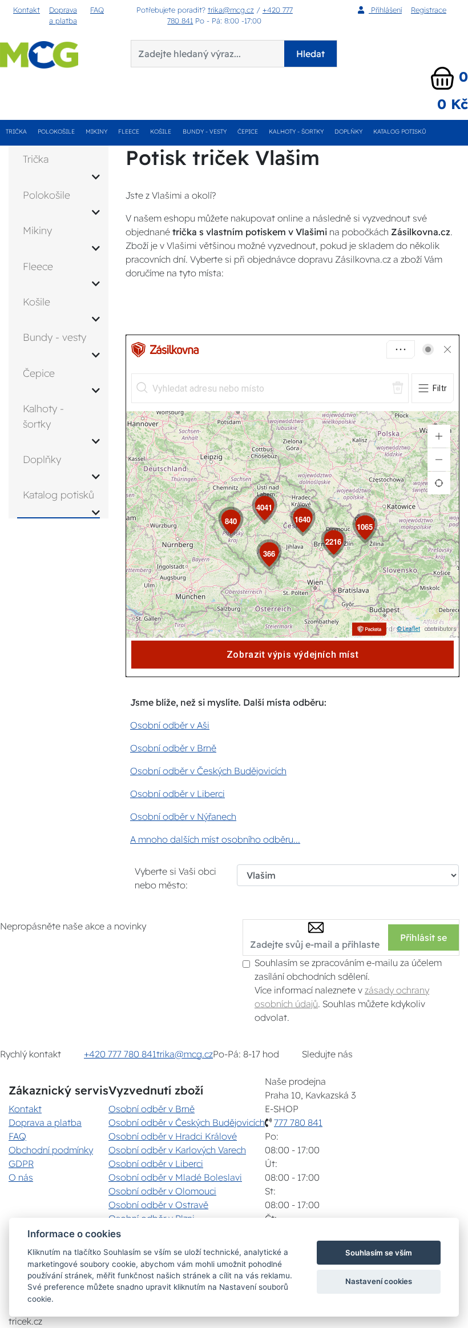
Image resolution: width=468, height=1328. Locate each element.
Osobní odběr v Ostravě (158, 1204)
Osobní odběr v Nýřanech (183, 816)
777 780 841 (298, 1122)
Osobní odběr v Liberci (177, 793)
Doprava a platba (63, 15)
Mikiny (96, 131)
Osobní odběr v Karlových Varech (177, 1150)
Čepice (247, 131)
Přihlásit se (423, 937)
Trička (16, 131)
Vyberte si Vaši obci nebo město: (175, 878)
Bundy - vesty (205, 131)
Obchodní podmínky (51, 1150)
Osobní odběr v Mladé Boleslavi (175, 1177)
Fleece (128, 131)
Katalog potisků (399, 131)
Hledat (310, 53)
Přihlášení (385, 9)
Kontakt (26, 9)
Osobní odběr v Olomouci (162, 1191)
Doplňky (348, 131)
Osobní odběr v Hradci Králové (172, 1136)
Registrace (428, 9)
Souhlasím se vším (378, 1252)
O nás (21, 1177)
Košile (160, 131)
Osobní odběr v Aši (169, 725)
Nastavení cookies (378, 1281)
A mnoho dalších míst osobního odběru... (215, 839)
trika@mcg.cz (231, 9)
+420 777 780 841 (120, 1054)
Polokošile (56, 131)
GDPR (21, 1163)
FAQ (97, 9)
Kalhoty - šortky (296, 131)
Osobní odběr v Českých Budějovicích (208, 770)
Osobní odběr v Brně (173, 748)
